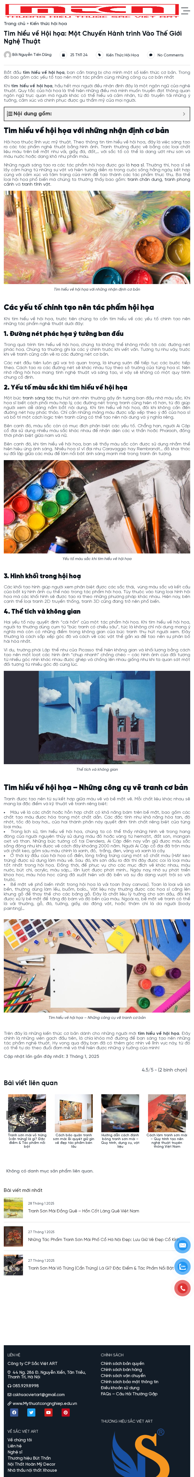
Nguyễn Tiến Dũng (35, 55)
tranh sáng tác (37, 398)
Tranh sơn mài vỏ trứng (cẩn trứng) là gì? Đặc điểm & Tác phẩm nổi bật (101, 1268)
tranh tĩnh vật (36, 184)
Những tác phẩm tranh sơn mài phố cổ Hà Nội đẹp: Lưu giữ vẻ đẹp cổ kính (104, 1239)
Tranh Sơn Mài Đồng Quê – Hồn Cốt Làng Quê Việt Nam (83, 1211)
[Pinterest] (66, 1412)
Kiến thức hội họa (48, 24)
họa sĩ (137, 165)
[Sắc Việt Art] (93, 11)
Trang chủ (14, 24)
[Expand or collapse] (184, 114)
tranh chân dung (144, 179)
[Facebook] (14, 1412)
